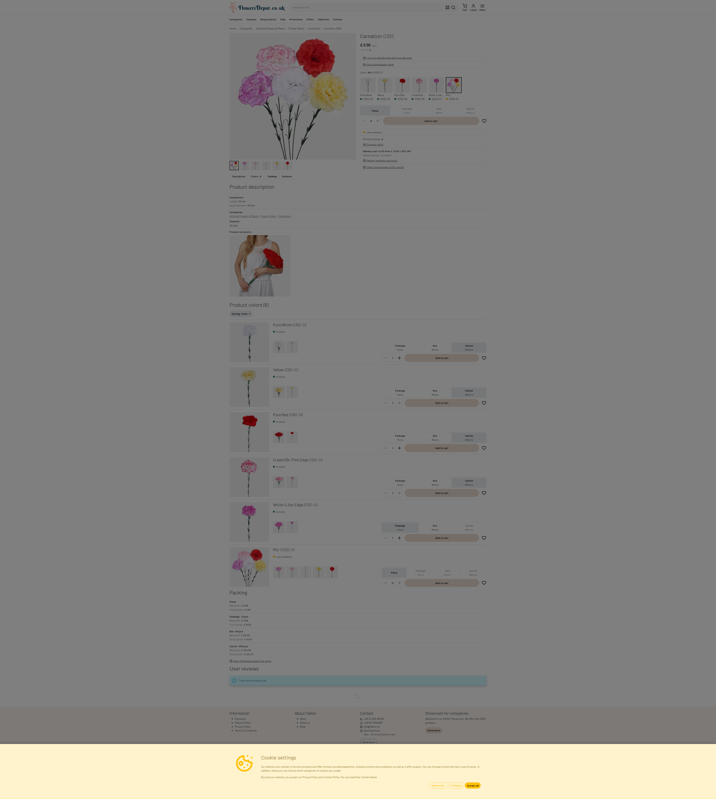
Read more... (439, 785)
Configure (456, 785)
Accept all (473, 785)
